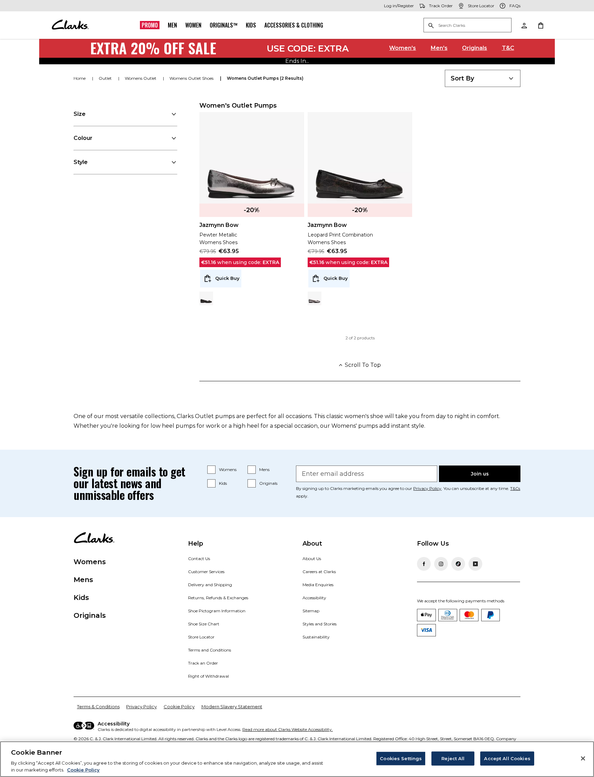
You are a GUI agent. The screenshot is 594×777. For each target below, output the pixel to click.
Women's (402, 48)
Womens (227, 469)
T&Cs (515, 488)
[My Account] (524, 25)
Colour (83, 138)
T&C (508, 48)
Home (80, 78)
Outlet (106, 78)
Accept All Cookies (507, 758)
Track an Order (203, 663)
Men (172, 25)
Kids (251, 25)
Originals (474, 48)
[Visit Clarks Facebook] (424, 564)
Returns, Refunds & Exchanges (218, 597)
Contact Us (199, 558)
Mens (264, 469)
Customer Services (206, 571)
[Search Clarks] (467, 25)
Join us (480, 474)
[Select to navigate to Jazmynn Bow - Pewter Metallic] (314, 298)
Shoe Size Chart (203, 623)
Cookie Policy (179, 706)
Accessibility (314, 597)
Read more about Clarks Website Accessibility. (287, 729)
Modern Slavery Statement (231, 706)
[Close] (583, 758)
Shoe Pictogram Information (216, 610)
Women (193, 25)
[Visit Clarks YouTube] (475, 564)
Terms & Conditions (98, 706)
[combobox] (482, 78)
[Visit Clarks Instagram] (441, 564)
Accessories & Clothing (293, 25)
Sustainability (316, 636)
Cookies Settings (401, 758)
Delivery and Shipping (210, 584)
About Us (311, 558)
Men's (439, 48)
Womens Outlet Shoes (191, 78)
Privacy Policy (427, 488)
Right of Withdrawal (208, 676)
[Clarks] (70, 25)
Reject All (452, 758)
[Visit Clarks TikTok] (458, 564)
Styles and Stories (319, 623)
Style (81, 162)
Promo (150, 25)
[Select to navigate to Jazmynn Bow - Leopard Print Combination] (206, 298)
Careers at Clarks (319, 571)
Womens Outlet (141, 78)
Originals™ (224, 25)
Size (80, 114)
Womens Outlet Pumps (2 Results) (265, 78)
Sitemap (310, 610)
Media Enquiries (317, 584)
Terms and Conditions (209, 650)
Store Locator (201, 636)
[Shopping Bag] (540, 25)
